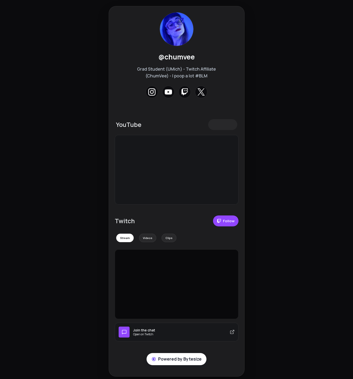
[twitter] (201, 92)
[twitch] (184, 92)
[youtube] (168, 92)
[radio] (125, 238)
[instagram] (152, 92)
